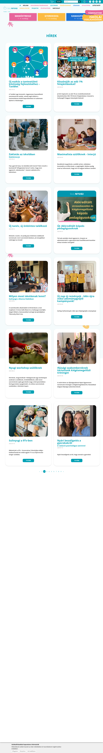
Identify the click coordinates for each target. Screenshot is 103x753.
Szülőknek (54, 5)
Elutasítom (23, 751)
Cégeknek (76, 5)
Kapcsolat (56, 8)
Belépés (59, 1)
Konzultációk (24, 8)
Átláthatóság (45, 8)
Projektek (35, 8)
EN (84, 1)
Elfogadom (15, 751)
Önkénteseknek (65, 5)
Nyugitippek (86, 5)
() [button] (53, 1)
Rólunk (25, 5)
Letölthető (96, 5)
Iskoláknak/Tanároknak (39, 5)
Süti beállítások (31, 751)
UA (87, 1)
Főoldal (5, 11)
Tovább (28, 106)
